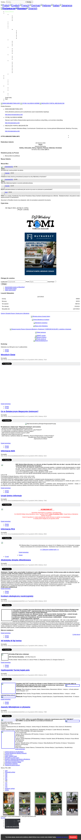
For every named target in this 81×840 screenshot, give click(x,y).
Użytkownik (4, 281)
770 (6, 782)
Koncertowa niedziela (11, 763)
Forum (7, 77)
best (6, 192)
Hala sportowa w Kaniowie (17, 89)
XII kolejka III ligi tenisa (11, 641)
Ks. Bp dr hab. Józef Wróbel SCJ (23, 59)
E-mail (7, 351)
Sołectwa (12, 14)
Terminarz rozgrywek (24, 34)
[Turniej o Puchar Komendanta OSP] (40, 803)
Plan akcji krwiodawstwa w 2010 (14, 760)
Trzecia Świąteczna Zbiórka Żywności (16, 753)
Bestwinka (16, 17)
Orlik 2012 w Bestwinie (15, 87)
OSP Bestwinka (18, 50)
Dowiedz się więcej (62, 837)
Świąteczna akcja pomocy (12, 765)
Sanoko (7, 173)
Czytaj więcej (76, 634)
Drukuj (7, 350)
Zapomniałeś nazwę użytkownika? (15, 287)
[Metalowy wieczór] (40, 815)
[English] (14, 5)
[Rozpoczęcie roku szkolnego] (8, 815)
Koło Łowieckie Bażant (20, 62)
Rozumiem (73, 837)
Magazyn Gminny (14, 22)
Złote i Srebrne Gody (11, 756)
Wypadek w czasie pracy (12, 757)
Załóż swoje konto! (10, 290)
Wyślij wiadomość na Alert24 (17, 95)
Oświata (11, 23)
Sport (10, 28)
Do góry (3, 818)
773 (6, 787)
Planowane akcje (14, 83)
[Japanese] (66, 5)
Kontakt (11, 84)
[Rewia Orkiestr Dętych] (72, 815)
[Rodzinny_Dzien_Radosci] (24, 815)
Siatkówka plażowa (23, 38)
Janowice (16, 19)
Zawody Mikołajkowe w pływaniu (15, 707)
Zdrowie (11, 26)
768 (6, 779)
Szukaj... (3, 2)
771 (6, 784)
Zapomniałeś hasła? (11, 288)
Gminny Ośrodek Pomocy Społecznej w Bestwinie (15, 313)
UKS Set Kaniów (18, 66)
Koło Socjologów (18, 72)
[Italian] (55, 5)
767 (6, 778)
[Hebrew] (46, 5)
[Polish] (5, 5)
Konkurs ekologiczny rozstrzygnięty (17, 596)
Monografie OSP (14, 47)
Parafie (11, 40)
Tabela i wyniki (22, 35)
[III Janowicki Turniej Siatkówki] (56, 815)
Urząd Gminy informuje (11, 496)
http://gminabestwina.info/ (12, 123)
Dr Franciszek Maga (19, 56)
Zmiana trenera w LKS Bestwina (14, 752)
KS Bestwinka (17, 71)
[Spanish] (32, 8)
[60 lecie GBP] (8, 803)
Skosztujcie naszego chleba (13, 762)
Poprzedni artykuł (10, 772)
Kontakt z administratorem (16, 93)
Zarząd (11, 81)
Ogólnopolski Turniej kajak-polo (15, 670)
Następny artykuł (10, 788)
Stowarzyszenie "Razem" (21, 65)
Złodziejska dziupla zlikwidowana (16, 560)
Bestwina (16, 16)
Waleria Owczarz (18, 57)
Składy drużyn (22, 32)
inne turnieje (12, 90)
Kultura (11, 25)
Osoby (11, 54)
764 (6, 773)
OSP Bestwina (18, 48)
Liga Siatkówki (18, 29)
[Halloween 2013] (56, 803)
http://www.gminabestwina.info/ (14, 114)
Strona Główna (9, 11)
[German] (35, 5)
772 (6, 785)
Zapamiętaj (51, 281)
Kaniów (16, 20)
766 (6, 776)
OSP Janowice (18, 51)
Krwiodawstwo (9, 78)
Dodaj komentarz (6, 404)
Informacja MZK (8, 451)
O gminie (7, 13)
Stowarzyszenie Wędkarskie (22, 69)
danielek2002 (9, 166)
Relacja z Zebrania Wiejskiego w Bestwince (17, 759)
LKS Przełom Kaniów (20, 63)
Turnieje (7, 86)
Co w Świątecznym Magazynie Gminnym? (19, 411)
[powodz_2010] (72, 803)
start (6, 770)
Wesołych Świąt (8, 355)
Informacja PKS (8, 529)
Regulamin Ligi (22, 31)
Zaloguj (4, 284)
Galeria (7, 75)
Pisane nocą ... (9, 754)
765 (6, 775)
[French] (24, 5)
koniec (7, 790)
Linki (10, 74)
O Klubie (11, 80)
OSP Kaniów (17, 53)
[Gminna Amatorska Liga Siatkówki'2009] (24, 803)
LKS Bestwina (18, 68)
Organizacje (12, 60)
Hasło (27, 281)
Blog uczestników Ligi (24, 37)
